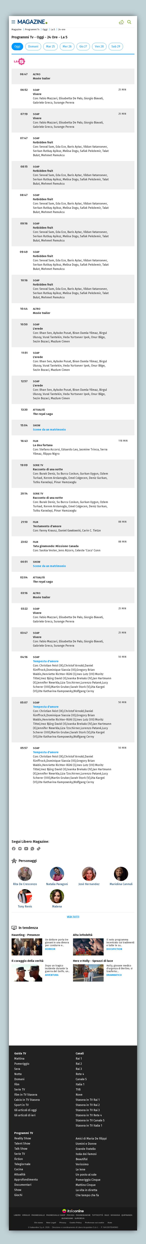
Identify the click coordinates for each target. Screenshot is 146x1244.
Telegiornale (22, 1164)
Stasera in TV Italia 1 (89, 1125)
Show (17, 1190)
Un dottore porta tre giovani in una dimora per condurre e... (57, 942)
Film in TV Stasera (25, 1094)
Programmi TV (23, 1133)
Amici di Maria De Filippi (91, 1138)
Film (16, 1084)
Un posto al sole (86, 1174)
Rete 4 (80, 1074)
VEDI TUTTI (73, 916)
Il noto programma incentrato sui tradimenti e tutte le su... (120, 942)
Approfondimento (26, 1179)
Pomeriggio (21, 1063)
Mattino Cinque (86, 1185)
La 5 (53, 29)
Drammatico (114, 975)
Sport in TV (21, 1105)
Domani (33, 46)
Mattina (19, 1058)
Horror (50, 949)
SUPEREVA (79, 1218)
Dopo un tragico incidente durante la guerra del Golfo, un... (57, 968)
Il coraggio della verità (27, 961)
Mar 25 (50, 46)
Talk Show (20, 1148)
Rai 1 (79, 1058)
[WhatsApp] (32, 849)
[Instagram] (20, 849)
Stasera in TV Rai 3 (88, 1110)
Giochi (18, 1195)
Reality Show (22, 1138)
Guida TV (20, 1053)
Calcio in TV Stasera (27, 1099)
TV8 (78, 1089)
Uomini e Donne (86, 1143)
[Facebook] (14, 849)
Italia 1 (80, 1084)
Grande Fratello (86, 1149)
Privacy (62, 1223)
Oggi (45, 29)
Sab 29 (115, 46)
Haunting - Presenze (26, 935)
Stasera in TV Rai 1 (88, 1099)
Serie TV (19, 1089)
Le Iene (80, 1169)
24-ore (61, 29)
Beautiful (81, 1159)
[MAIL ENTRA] (122, 22)
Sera (17, 1069)
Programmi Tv (32, 29)
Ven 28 (99, 46)
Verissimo (82, 1164)
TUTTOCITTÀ (97, 1215)
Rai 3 (79, 1069)
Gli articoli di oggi (25, 1110)
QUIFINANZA (126, 1215)
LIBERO (17, 1215)
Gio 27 (83, 46)
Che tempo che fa (87, 1195)
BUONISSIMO (67, 1218)
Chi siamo (38, 1223)
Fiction (18, 1159)
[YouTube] (26, 849)
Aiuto (110, 1223)
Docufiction (114, 949)
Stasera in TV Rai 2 (88, 1105)
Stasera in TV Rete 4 (89, 1115)
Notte (18, 1074)
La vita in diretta (86, 1190)
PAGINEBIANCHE (83, 1215)
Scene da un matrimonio (49, 429)
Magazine (17, 29)
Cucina (18, 1169)
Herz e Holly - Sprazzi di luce (93, 961)
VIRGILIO (26, 1215)
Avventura (51, 975)
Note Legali (51, 1223)
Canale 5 (81, 1079)
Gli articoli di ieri (24, 1115)
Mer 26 (67, 46)
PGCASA (70, 1215)
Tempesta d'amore (46, 661)
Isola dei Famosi (86, 1154)
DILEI (107, 1215)
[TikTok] (38, 849)
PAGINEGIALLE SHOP (55, 1215)
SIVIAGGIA (115, 1215)
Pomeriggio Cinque (88, 1179)
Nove (79, 1094)
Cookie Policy (76, 1223)
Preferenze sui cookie (94, 1223)
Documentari (22, 1184)
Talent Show (22, 1143)
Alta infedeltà (82, 935)
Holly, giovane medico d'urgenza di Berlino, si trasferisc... (119, 968)
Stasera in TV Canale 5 (90, 1120)
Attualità (19, 1174)
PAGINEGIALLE (38, 1215)
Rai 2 (79, 1063)
